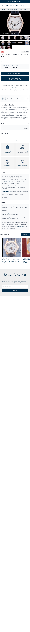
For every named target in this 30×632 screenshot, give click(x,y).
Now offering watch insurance (15, 1)
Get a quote (15, 87)
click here (20, 226)
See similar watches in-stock (15, 73)
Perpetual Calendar (17, 9)
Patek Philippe (7, 9)
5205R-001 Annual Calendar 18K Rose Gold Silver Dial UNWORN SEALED (10, 261)
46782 (24, 9)
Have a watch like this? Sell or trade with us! (15, 79)
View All (25, 234)
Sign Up (15, 290)
